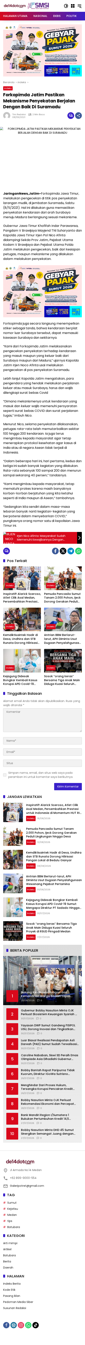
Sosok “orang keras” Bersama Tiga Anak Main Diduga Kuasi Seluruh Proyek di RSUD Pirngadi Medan (62, 680)
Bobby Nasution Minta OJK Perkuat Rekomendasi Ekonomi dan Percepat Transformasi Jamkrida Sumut (47, 1102)
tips (9, 1221)
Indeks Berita (12, 1284)
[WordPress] (13, 1325)
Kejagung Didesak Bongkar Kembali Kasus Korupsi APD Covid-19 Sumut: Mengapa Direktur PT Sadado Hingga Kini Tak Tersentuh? (21, 680)
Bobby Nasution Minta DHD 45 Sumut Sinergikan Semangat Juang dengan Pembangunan (47, 1132)
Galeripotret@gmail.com (27, 1186)
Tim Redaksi (19, 114)
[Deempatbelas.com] (31, 6)
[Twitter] (63, 551)
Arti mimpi (10, 1243)
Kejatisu (12, 1209)
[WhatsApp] (78, 551)
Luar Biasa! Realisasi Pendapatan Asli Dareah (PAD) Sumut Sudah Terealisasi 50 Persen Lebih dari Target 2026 (49, 1042)
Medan (12, 1215)
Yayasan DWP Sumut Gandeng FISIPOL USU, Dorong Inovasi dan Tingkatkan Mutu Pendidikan (48, 1027)
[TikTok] (35, 1325)
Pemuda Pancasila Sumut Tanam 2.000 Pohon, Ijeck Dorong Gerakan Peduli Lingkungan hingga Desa (62, 598)
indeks (8, 88)
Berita (7, 1261)
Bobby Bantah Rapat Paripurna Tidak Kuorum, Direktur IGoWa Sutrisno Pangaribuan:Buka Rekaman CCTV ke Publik (48, 1072)
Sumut (12, 1203)
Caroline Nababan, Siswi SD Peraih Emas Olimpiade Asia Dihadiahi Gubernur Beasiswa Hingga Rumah (49, 1057)
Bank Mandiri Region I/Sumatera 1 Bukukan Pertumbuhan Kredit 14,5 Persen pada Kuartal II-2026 (45, 1117)
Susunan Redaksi (14, 1308)
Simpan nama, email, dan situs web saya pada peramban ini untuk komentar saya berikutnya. (40, 775)
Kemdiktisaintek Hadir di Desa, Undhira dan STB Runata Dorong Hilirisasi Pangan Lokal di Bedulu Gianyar (20, 639)
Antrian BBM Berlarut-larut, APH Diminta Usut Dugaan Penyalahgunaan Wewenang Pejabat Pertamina (62, 639)
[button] (66, 6)
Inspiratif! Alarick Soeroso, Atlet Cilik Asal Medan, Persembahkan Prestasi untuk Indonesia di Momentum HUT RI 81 (22, 598)
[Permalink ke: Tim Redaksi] (7, 115)
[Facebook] (55, 551)
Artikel (7, 1249)
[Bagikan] (78, 115)
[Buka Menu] (72, 6)
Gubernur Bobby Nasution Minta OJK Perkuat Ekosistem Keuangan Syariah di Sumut (49, 1012)
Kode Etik (9, 1290)
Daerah (8, 1268)
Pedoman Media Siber (18, 1302)
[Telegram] (70, 551)
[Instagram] (21, 1325)
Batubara (13, 1227)
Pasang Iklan (11, 1296)
